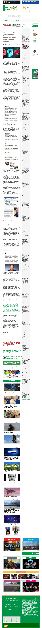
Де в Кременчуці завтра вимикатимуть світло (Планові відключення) (25, 185)
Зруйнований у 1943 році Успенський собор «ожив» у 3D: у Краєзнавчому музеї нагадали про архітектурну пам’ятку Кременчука (11, 406)
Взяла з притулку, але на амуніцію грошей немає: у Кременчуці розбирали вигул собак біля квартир (26, 266)
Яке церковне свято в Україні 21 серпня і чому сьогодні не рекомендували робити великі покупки (26, 388)
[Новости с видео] (31, 557)
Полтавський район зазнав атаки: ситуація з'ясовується (11, 432)
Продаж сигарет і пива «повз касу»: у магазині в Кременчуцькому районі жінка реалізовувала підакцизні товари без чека (26, 249)
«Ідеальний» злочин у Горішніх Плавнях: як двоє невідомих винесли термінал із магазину (26, 381)
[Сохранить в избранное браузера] (11, 44)
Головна (4, 28)
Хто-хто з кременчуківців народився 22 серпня (12, 471)
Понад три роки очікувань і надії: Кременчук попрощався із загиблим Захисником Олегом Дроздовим (26, 289)
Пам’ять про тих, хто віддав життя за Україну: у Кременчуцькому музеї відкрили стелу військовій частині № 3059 (25, 210)
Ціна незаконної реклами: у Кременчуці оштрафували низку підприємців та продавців (25, 348)
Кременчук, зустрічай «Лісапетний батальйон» (25, 157)
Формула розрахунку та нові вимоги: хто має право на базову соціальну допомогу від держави (25, 162)
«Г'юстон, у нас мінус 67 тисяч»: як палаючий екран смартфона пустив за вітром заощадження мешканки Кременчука (26, 177)
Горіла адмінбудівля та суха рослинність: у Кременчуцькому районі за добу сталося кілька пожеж (26, 355)
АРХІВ (12, 20)
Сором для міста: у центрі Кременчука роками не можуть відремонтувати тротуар (12, 587)
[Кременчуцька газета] (11, 8)
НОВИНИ (12, 18)
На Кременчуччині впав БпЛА (30, 547)
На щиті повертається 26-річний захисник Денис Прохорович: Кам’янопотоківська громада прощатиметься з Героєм (10, 483)
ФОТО (26, 18)
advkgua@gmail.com (8, 609)
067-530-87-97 (16, 602)
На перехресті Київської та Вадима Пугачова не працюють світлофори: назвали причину (11, 444)
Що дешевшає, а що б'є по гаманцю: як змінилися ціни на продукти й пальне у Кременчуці (12, 420)
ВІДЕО (30, 18)
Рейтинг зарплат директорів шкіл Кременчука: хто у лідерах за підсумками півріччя (26, 124)
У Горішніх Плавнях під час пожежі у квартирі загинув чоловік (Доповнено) (26, 361)
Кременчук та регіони (13, 28)
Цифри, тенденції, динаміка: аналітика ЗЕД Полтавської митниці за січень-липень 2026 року (25, 191)
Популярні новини (25, 26)
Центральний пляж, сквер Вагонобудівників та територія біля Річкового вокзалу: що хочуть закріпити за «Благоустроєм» (11, 511)
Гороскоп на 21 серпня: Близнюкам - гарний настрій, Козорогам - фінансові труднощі (25, 395)
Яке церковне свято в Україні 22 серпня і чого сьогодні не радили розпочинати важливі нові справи (26, 138)
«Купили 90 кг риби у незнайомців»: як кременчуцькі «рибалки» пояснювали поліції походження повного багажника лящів (25, 145)
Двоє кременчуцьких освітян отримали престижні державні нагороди (12, 536)
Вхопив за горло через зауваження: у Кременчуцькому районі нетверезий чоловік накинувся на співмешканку (25, 170)
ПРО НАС (17, 20)
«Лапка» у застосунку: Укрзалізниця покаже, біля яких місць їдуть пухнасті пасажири (26, 61)
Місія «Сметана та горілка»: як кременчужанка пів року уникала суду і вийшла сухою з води (25, 203)
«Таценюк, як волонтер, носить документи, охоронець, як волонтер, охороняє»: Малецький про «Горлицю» (30, 564)
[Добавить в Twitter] (9, 44)
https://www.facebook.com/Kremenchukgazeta (12, 350)
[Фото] (31, 580)
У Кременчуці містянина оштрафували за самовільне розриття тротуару (25, 241)
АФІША (34, 18)
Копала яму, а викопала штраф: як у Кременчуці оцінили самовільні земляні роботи (26, 218)
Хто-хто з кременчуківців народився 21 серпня (26, 323)
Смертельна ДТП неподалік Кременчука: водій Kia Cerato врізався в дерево (12, 393)
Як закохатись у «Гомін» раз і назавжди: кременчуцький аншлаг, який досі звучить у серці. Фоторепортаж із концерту (31, 587)
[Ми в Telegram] (30, 553)
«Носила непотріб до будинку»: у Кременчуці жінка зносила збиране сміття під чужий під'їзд (25, 281)
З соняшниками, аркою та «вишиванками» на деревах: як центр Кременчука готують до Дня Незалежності (25, 340)
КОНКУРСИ (7, 20)
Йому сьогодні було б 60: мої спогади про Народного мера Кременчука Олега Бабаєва (35, 43)
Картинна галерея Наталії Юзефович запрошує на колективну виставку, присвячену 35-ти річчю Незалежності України (26, 316)
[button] (4, 546)
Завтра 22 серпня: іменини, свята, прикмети (25, 152)
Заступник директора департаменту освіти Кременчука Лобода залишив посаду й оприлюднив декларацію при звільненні (25, 331)
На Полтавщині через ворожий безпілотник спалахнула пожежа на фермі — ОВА (11, 497)
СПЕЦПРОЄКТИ (19, 18)
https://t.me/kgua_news (11, 352)
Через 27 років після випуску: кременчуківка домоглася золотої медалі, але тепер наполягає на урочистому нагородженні (25, 370)
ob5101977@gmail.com (9, 602)
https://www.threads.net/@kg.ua (13, 353)
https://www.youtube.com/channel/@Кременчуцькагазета (14, 356)
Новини (8, 28)
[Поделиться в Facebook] (3, 44)
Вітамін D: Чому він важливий (25, 376)
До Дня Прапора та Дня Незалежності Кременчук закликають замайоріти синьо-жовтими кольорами (25, 309)
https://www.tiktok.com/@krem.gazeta (10, 358)
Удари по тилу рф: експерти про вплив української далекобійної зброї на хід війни (26, 234)
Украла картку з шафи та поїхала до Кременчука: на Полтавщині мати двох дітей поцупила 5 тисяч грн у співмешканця (25, 54)
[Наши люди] (12, 557)
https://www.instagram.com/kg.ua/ (13, 351)
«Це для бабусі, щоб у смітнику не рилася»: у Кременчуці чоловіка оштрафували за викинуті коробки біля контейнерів (26, 258)
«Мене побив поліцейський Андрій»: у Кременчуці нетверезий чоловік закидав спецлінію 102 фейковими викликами (25, 227)
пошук (35, 26)
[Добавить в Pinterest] (8, 44)
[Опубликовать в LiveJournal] (6, 44)
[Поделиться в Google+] (5, 44)
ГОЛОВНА (7, 18)
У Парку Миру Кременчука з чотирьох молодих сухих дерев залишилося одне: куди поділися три (25, 273)
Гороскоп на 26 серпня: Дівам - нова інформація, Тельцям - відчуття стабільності (11, 524)
